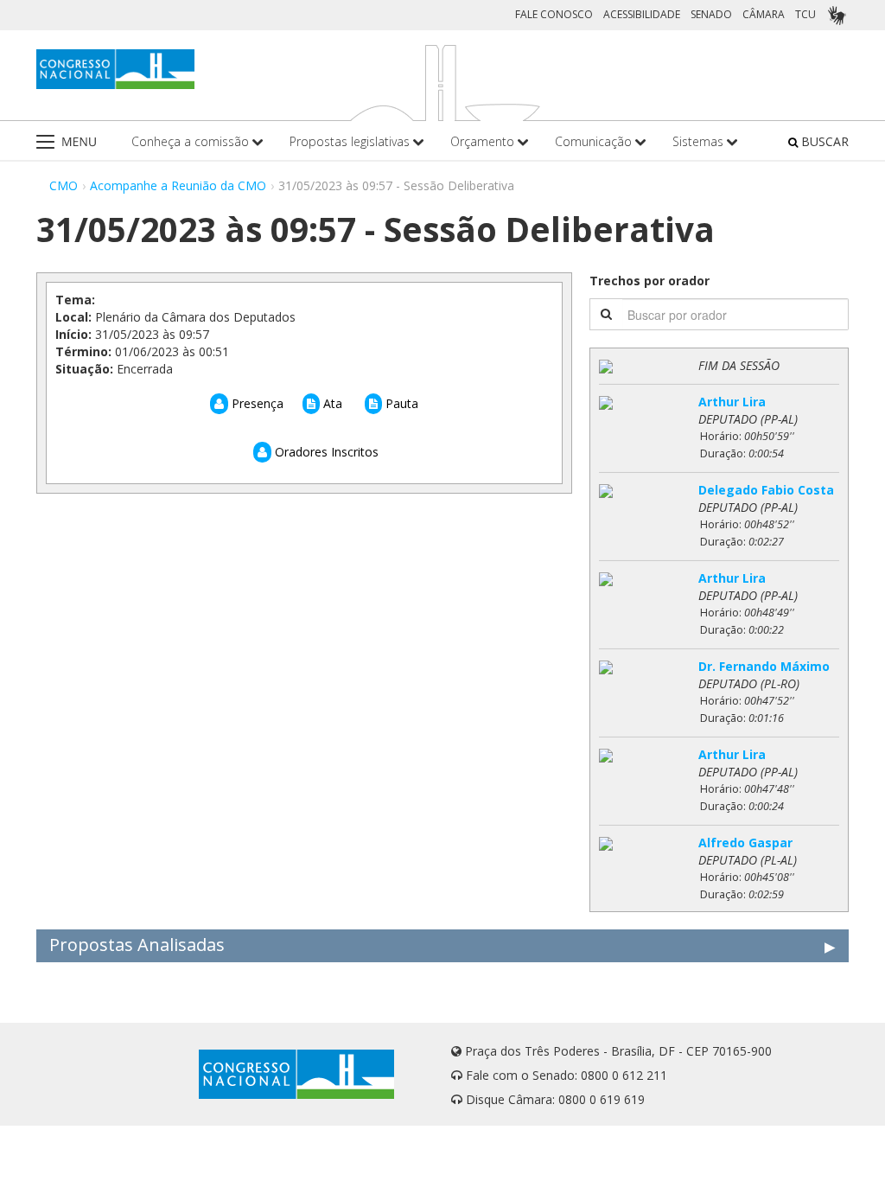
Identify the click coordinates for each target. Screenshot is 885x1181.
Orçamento (484, 141)
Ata (331, 403)
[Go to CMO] (115, 69)
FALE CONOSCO (554, 14)
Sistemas (699, 141)
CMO (63, 185)
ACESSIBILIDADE (641, 14)
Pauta (400, 403)
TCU (805, 14)
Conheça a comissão (191, 141)
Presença (255, 403)
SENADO (711, 14)
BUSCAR (823, 141)
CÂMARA (763, 14)
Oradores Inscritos (325, 452)
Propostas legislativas (351, 141)
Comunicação (595, 141)
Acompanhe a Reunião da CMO (178, 185)
